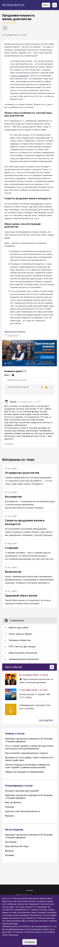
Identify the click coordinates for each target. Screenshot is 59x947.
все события (46, 720)
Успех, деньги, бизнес (20, 633)
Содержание (17, 620)
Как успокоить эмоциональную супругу (26, 753)
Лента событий (13, 667)
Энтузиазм (10, 841)
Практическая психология (23, 652)
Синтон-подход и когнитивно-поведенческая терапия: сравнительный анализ (27, 766)
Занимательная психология (24, 659)
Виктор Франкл (13, 802)
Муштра (9, 815)
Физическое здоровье (14, 331)
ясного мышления (20, 76)
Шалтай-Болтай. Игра (16, 846)
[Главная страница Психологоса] (14, 5)
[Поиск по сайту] (54, 5)
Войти (46, 5)
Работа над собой (18, 627)
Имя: (8, 375)
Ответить (8, 443)
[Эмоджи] (46, 387)
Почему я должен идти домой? (22, 790)
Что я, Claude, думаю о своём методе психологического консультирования (29, 747)
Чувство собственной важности (22, 811)
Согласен (29, 942)
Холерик (9, 855)
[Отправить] (50, 387)
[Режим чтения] (5, 28)
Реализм (9, 806)
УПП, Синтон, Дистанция (22, 646)
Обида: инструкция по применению (24, 771)
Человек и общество (20, 640)
